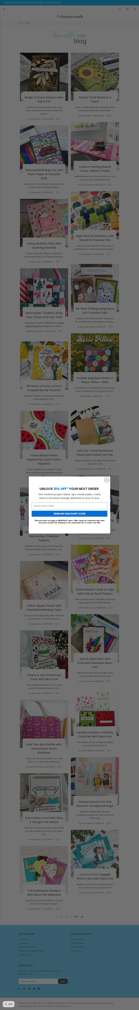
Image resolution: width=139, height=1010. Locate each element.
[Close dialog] (106, 480)
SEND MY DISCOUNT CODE (70, 513)
